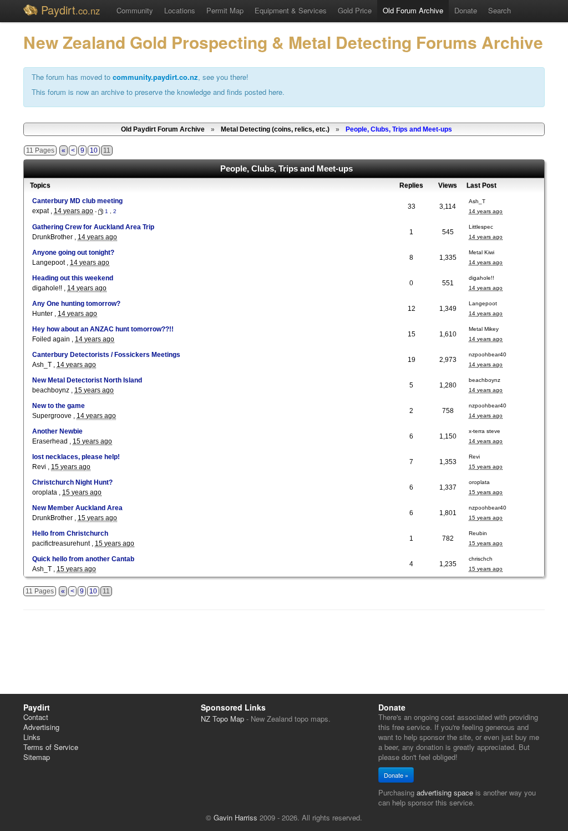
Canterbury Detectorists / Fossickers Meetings (106, 355)
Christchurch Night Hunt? (72, 482)
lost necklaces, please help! (76, 457)
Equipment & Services (291, 10)
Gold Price (355, 10)
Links (31, 737)
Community (134, 10)
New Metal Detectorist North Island (87, 380)
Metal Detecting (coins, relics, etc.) (275, 129)
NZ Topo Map (222, 718)
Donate (465, 10)
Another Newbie (57, 431)
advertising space (445, 792)
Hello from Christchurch (70, 533)
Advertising (41, 727)
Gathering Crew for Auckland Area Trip (93, 227)
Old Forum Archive (413, 10)
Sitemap (36, 757)
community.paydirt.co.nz (155, 77)
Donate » (396, 774)
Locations (179, 10)
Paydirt (70, 10)
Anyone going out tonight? (73, 252)
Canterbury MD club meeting (77, 201)
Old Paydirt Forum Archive (163, 129)
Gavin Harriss (235, 817)
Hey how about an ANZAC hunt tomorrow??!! (103, 329)
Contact (35, 717)
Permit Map (225, 10)
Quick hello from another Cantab (83, 559)
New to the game (58, 406)
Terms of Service (50, 747)
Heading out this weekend (72, 278)
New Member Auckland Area (77, 508)
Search (499, 10)
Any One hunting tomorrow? (76, 304)
